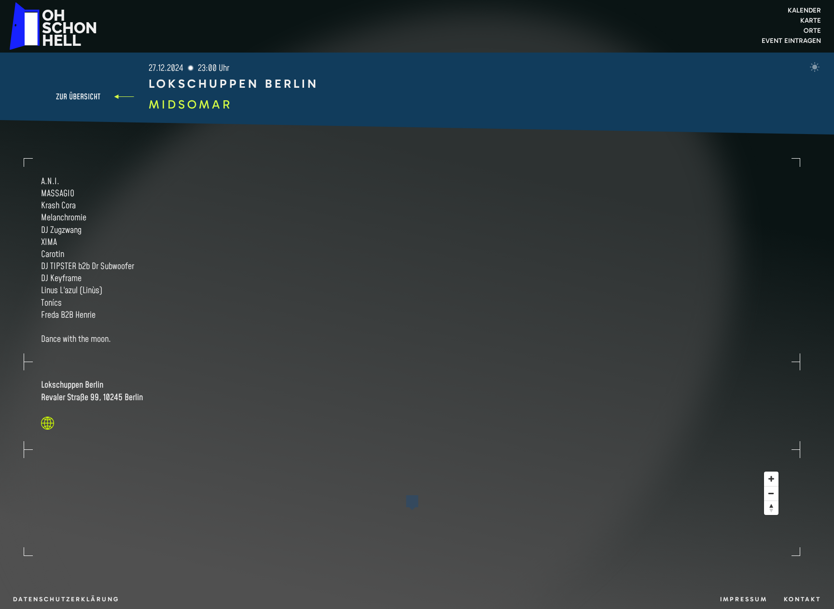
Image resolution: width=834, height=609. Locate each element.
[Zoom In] (771, 479)
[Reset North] (771, 508)
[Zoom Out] (771, 493)
